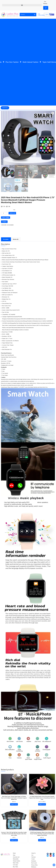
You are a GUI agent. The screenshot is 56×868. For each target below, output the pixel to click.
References (33, 866)
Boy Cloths (15, 866)
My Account (34, 862)
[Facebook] (48, 854)
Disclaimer (33, 861)
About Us (33, 853)
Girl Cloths (15, 864)
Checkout (33, 857)
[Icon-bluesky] (53, 856)
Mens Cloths (15, 862)
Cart (32, 855)
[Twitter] (48, 856)
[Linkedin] (53, 854)
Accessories (10, 225)
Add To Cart (14, 804)
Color (14, 209)
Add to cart (12, 213)
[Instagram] (51, 854)
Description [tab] (5, 239)
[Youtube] (51, 856)
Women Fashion (16, 861)
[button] (22, 5)
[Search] (34, 14)
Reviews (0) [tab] (15, 239)
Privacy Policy (34, 865)
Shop (14, 855)
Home (14, 853)
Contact (33, 859)
